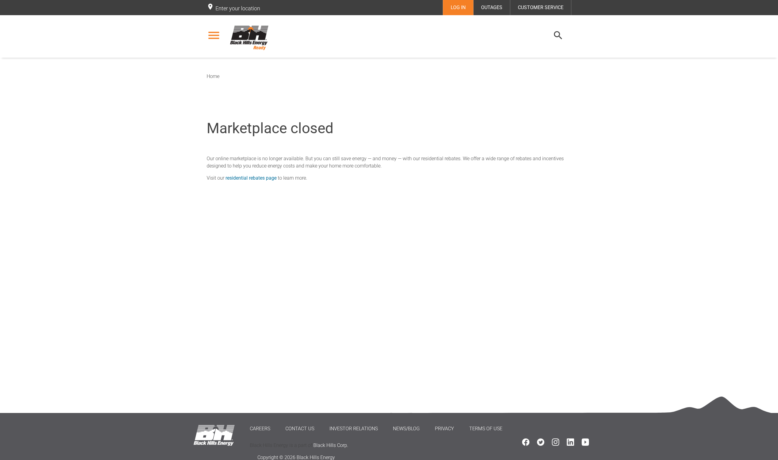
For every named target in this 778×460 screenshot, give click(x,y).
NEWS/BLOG (406, 428)
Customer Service (540, 7)
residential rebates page (251, 178)
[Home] (250, 38)
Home (213, 76)
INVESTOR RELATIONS (353, 428)
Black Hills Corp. (330, 445)
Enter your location (237, 8)
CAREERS (260, 428)
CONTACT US (299, 428)
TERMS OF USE (485, 428)
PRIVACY (444, 428)
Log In (458, 7)
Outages (491, 7)
